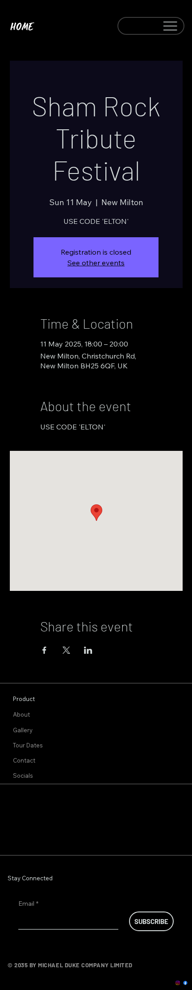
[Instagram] (177, 983)
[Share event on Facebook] (44, 650)
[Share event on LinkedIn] (88, 650)
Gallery (23, 730)
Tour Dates (28, 745)
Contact (24, 760)
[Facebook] (185, 983)
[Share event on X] (66, 650)
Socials (23, 775)
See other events (96, 262)
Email (28, 903)
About (21, 714)
